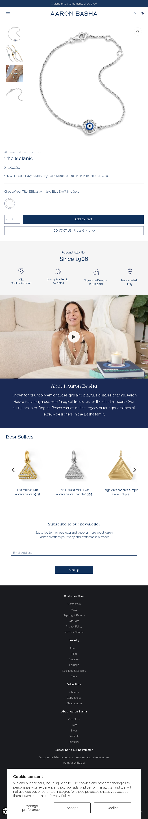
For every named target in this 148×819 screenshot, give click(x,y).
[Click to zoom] (138, 31)
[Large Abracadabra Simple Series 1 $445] (120, 464)
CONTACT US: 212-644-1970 (74, 230)
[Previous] (14, 470)
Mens (74, 676)
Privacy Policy (59, 796)
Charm (74, 648)
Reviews (74, 741)
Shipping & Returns (74, 615)
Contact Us (74, 603)
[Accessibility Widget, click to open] (6, 811)
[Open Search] (135, 13)
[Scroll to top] (140, 811)
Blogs (74, 730)
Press (74, 724)
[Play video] (74, 337)
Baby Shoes (74, 697)
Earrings (74, 664)
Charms (74, 692)
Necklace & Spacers (74, 670)
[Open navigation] (20, 13)
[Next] (134, 470)
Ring (74, 653)
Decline (113, 808)
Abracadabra (74, 703)
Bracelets (74, 659)
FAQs (74, 609)
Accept (72, 808)
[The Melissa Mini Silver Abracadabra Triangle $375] (74, 464)
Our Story (74, 719)
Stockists (74, 736)
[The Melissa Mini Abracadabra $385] (27, 464)
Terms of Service (74, 632)
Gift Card (74, 620)
